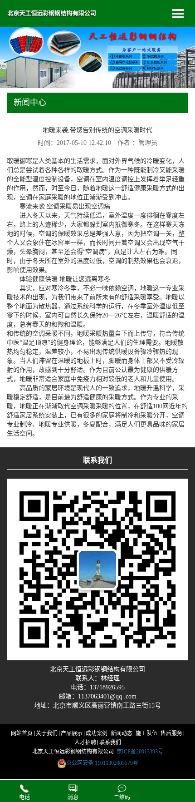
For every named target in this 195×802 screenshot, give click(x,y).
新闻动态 (121, 733)
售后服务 (171, 733)
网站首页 (22, 733)
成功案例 (96, 733)
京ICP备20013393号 (140, 751)
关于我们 (47, 733)
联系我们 (110, 742)
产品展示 (72, 733)
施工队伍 (146, 733)
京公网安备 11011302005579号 (102, 763)
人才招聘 (85, 742)
